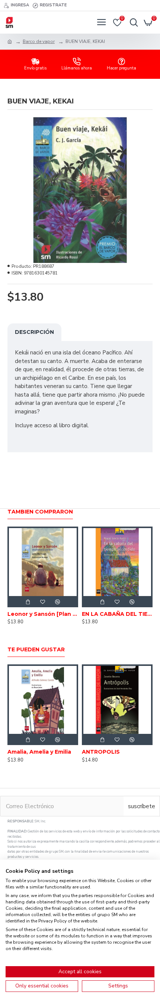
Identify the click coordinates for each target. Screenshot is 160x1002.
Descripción (34, 332)
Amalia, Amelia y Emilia (39, 751)
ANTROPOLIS (101, 751)
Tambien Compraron (40, 512)
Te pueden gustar (36, 649)
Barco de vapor (39, 41)
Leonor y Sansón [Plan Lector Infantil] (42, 614)
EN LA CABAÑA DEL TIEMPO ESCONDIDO (117, 614)
